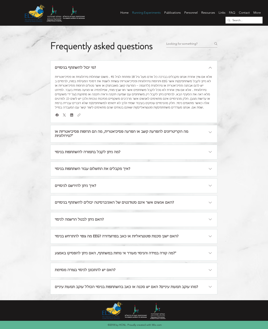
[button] (57, 115)
